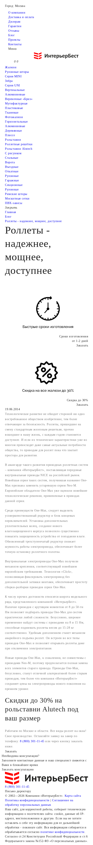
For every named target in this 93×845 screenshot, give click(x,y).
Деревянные (13, 130)
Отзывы (13, 30)
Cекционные (13, 185)
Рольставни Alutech (18, 148)
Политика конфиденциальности (27, 800)
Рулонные (12, 176)
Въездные (11, 166)
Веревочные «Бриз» (19, 99)
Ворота (10, 162)
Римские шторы (16, 194)
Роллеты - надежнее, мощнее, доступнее (33, 221)
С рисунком (13, 153)
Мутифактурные (16, 103)
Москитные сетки (17, 198)
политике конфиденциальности (62, 832)
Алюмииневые (15, 94)
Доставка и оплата (21, 17)
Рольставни (13, 139)
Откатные (11, 171)
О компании (16, 12)
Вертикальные (15, 90)
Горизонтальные (16, 121)
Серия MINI (13, 76)
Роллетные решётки (19, 144)
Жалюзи (10, 67)
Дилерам (14, 21)
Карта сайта (73, 795)
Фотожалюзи (14, 117)
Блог (11, 35)
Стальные (11, 157)
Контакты (14, 44)
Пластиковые (14, 108)
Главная (10, 212)
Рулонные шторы (17, 71)
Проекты (14, 39)
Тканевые (11, 112)
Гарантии (14, 26)
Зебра (9, 81)
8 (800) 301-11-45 (32, 741)
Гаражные (12, 180)
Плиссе (10, 135)
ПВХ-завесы (13, 203)
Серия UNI (12, 85)
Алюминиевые (15, 126)
